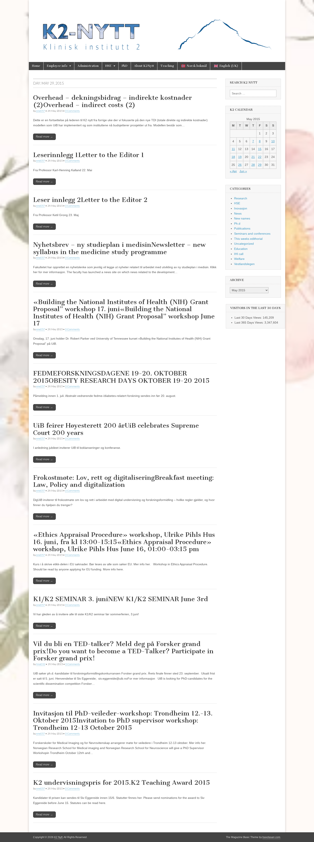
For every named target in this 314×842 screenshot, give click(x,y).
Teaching (167, 66)
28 (253, 164)
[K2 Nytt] (157, 28)
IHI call (238, 254)
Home (36, 66)
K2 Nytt (58, 837)
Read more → (44, 136)
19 (240, 157)
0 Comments (72, 110)
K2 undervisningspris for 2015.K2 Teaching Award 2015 (121, 782)
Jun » (243, 171)
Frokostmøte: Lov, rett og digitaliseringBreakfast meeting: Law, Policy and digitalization (123, 481)
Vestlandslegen (244, 264)
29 (259, 164)
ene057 (40, 110)
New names (242, 218)
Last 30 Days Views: (249, 317)
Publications (242, 228)
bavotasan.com (271, 837)
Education (241, 248)
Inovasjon (240, 208)
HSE (108, 66)
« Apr (233, 171)
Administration (88, 66)
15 (259, 149)
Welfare (239, 259)
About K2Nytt (144, 66)
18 (233, 157)
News (238, 213)
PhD (125, 66)
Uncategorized (244, 243)
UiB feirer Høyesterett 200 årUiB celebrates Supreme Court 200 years (116, 429)
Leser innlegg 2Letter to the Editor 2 (90, 200)
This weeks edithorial (248, 238)
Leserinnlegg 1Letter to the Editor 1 (88, 155)
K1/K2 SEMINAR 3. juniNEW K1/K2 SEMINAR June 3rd (120, 599)
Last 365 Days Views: (249, 322)
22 (259, 157)
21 (253, 157)
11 (233, 149)
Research (240, 198)
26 (240, 164)
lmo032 (40, 664)
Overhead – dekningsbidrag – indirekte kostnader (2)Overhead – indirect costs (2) (112, 101)
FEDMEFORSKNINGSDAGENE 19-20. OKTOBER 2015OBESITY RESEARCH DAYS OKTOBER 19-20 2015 (121, 376)
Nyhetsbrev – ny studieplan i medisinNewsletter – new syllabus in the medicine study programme (119, 248)
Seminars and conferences (252, 233)
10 (273, 141)
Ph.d (237, 223)
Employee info (57, 66)
